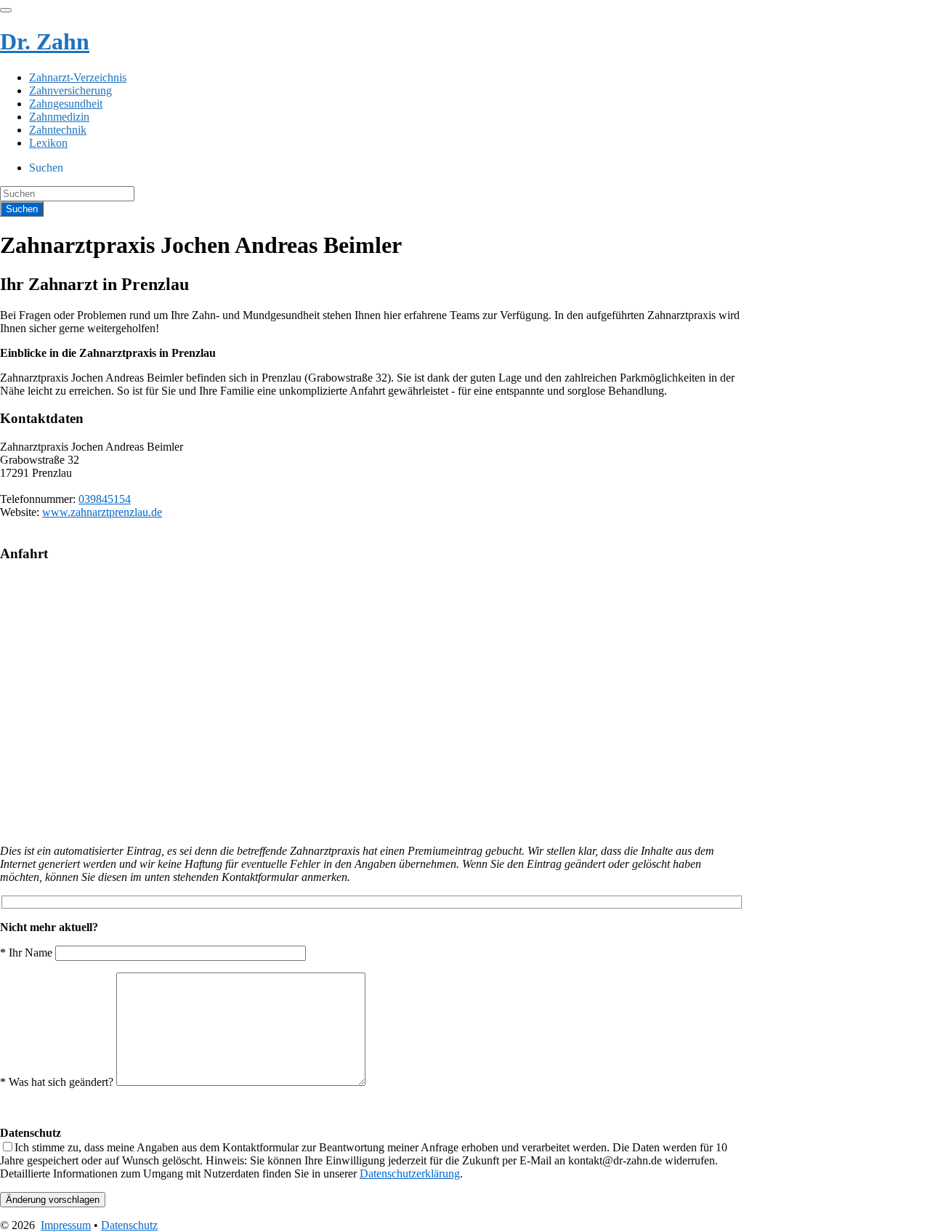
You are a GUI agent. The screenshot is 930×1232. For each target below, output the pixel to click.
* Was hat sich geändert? (58, 1082)
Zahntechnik (57, 130)
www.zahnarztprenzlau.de (102, 512)
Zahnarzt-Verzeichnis (77, 77)
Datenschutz (129, 1225)
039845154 (104, 499)
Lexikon (48, 143)
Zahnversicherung (70, 90)
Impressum (66, 1225)
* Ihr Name (27, 952)
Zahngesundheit (65, 103)
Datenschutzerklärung (410, 1173)
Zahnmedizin (59, 116)
